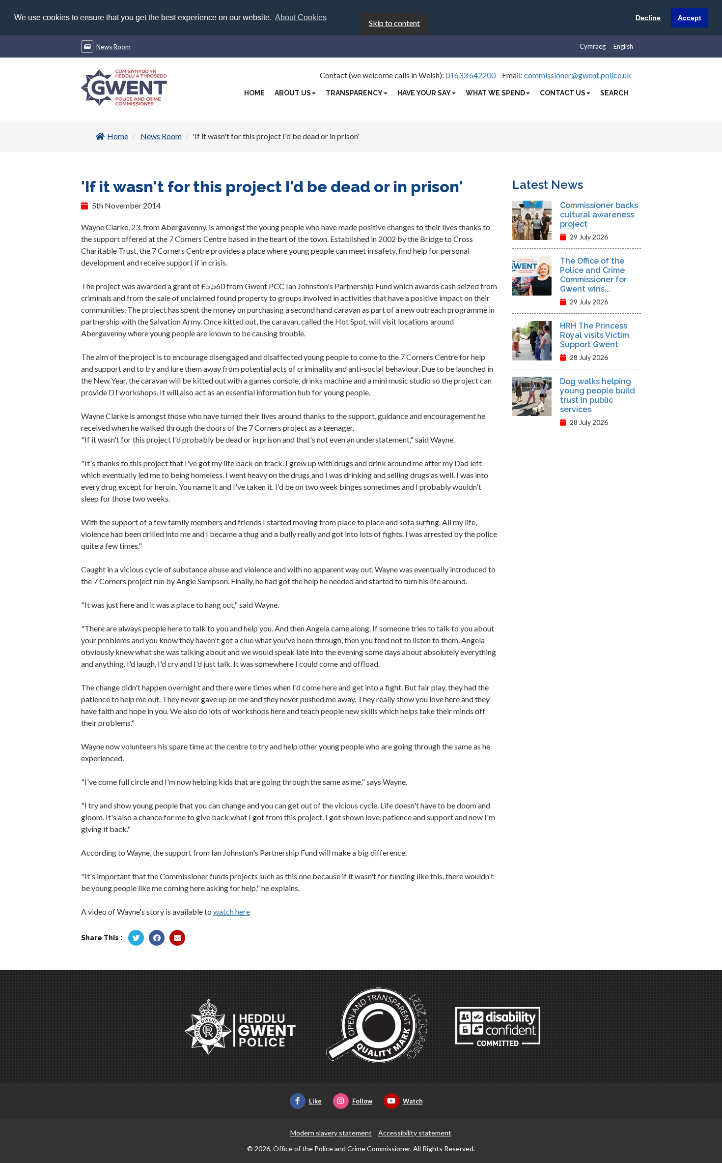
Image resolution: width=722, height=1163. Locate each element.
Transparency (354, 93)
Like (315, 1101)
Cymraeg (593, 46)
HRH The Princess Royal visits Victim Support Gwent (594, 335)
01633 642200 (470, 75)
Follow (362, 1101)
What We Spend (495, 93)
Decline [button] (648, 18)
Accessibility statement (414, 1133)
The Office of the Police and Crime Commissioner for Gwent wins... (593, 275)
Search (614, 93)
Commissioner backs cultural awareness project (599, 215)
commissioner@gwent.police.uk (577, 75)
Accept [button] (689, 18)
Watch (413, 1101)
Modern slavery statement (331, 1133)
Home (254, 93)
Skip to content (394, 23)
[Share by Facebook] (157, 938)
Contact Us (562, 93)
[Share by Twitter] (136, 938)
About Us (293, 93)
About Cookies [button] (301, 17)
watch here (231, 911)
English (623, 46)
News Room (113, 47)
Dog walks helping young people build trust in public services (597, 395)
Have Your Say (424, 93)
